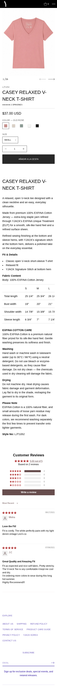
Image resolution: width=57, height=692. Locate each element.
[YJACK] (5, 4)
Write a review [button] (28, 492)
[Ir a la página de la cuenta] (40, 4)
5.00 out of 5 (36, 461)
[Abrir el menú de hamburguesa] (53, 4)
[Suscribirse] (53, 663)
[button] (46, 4)
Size (4, 134)
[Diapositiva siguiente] (51, 79)
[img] (9, 513)
